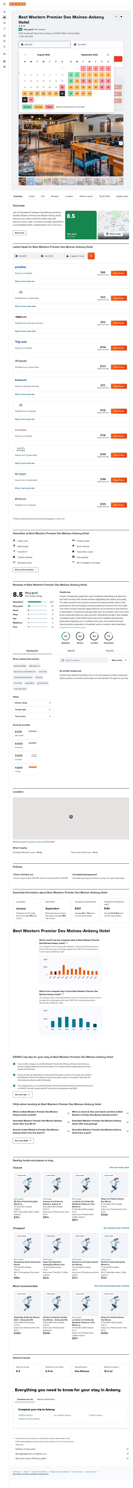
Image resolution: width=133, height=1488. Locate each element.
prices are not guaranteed (64, 1441)
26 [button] (43, 93)
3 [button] (31, 74)
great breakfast (20, 666)
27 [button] (50, 93)
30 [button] (25, 99)
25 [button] (37, 93)
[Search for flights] (4, 12)
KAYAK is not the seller (25, 1449)
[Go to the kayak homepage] (17, 4)
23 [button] (25, 93)
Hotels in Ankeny (96, 1415)
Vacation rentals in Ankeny (29, 1419)
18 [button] (37, 87)
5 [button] (43, 74)
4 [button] (37, 74)
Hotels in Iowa (77, 1472)
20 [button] (49, 87)
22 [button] (62, 87)
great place (29, 683)
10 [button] (31, 81)
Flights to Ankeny (26, 1415)
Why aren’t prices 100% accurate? (30, 1458)
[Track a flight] (4, 46)
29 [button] (62, 93)
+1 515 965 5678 (26, 36)
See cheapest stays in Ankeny (116, 1228)
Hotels (26, 1472)
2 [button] (24, 74)
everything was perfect (23, 677)
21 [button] (56, 87)
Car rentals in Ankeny (62, 1415)
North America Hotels (39, 1472)
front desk (18, 683)
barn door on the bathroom (25, 671)
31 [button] (31, 99)
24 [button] (31, 93)
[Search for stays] (4, 17)
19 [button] (44, 87)
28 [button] (56, 93)
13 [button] (50, 81)
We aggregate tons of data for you (30, 1453)
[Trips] (4, 54)
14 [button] (56, 81)
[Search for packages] (4, 28)
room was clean (20, 689)
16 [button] (25, 87)
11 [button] (37, 81)
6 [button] (49, 74)
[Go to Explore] (4, 41)
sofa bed (38, 677)
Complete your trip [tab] (25, 1399)
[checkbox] (26, 733)
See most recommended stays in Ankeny (112, 1286)
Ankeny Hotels (90, 1472)
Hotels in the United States (59, 1472)
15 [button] (62, 81)
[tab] (32, 650)
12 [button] (44, 81)
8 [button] (62, 74)
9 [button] (24, 81)
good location (42, 683)
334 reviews (39, 29)
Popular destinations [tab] (46, 1399)
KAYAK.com (17, 1472)
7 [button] (55, 74)
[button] (4, 4)
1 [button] (62, 68)
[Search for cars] (4, 22)
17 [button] (31, 87)
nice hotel (43, 671)
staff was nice (34, 666)
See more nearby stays (119, 1167)
